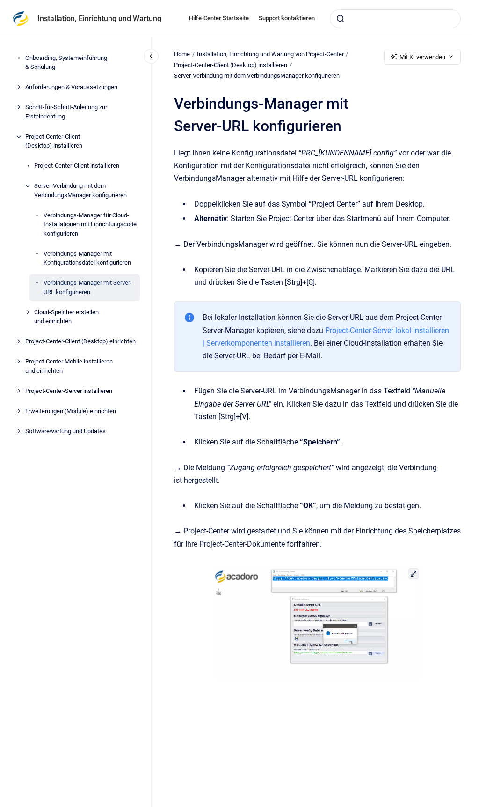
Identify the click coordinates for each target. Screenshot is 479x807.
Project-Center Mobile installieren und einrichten (69, 366)
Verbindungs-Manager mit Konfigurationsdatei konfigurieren (87, 258)
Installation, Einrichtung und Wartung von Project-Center (270, 54)
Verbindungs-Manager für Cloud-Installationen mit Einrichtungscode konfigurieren (90, 224)
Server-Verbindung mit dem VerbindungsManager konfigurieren (80, 190)
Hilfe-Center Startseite (219, 18)
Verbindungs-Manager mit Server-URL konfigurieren (88, 287)
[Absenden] (340, 18)
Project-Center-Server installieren (68, 390)
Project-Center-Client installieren (76, 165)
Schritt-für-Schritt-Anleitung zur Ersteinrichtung (66, 112)
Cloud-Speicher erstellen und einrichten (66, 317)
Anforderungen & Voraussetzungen (71, 86)
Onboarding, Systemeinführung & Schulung (66, 62)
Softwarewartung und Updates (65, 431)
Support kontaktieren (287, 18)
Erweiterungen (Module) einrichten (70, 411)
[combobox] (395, 19)
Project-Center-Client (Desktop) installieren (53, 141)
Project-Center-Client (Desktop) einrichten (80, 341)
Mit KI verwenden (422, 56)
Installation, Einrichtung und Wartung (99, 18)
